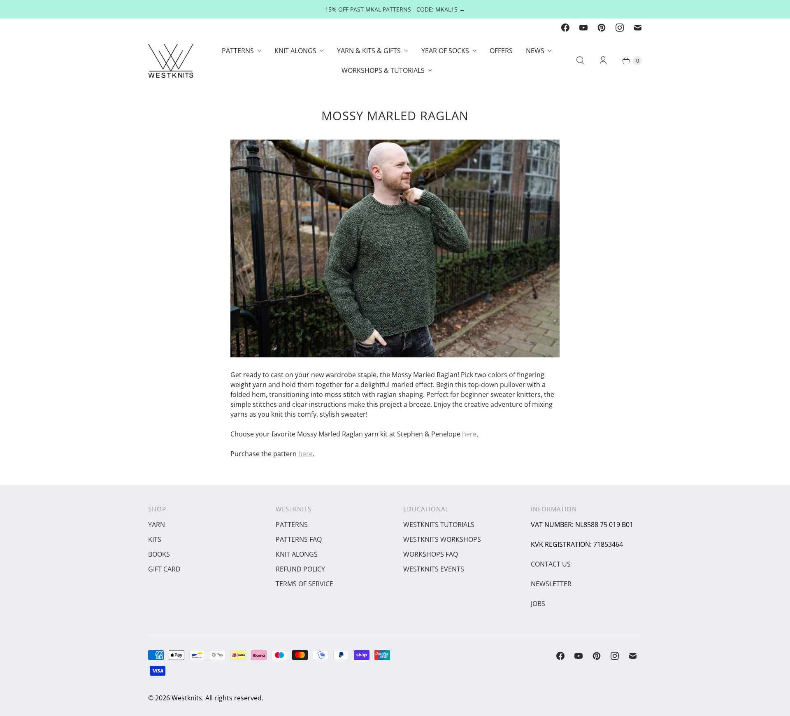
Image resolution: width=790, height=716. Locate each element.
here (469, 433)
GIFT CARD (164, 569)
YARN (156, 524)
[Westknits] (170, 61)
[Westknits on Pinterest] (601, 28)
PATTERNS (238, 50)
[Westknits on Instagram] (620, 28)
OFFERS (501, 50)
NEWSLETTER (551, 583)
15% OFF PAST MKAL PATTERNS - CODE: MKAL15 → (395, 9)
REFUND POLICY (300, 569)
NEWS (535, 50)
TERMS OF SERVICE (304, 583)
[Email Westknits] (638, 28)
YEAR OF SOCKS (445, 50)
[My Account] (603, 60)
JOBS (538, 603)
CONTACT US (551, 564)
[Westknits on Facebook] (565, 28)
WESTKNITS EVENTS (433, 569)
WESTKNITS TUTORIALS (438, 524)
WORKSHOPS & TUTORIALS (383, 70)
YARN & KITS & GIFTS (369, 50)
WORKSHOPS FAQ (430, 554)
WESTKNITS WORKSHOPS (442, 539)
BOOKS (159, 554)
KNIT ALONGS (295, 50)
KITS (154, 539)
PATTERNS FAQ (299, 539)
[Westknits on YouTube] (583, 28)
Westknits (187, 697)
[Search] (580, 60)
